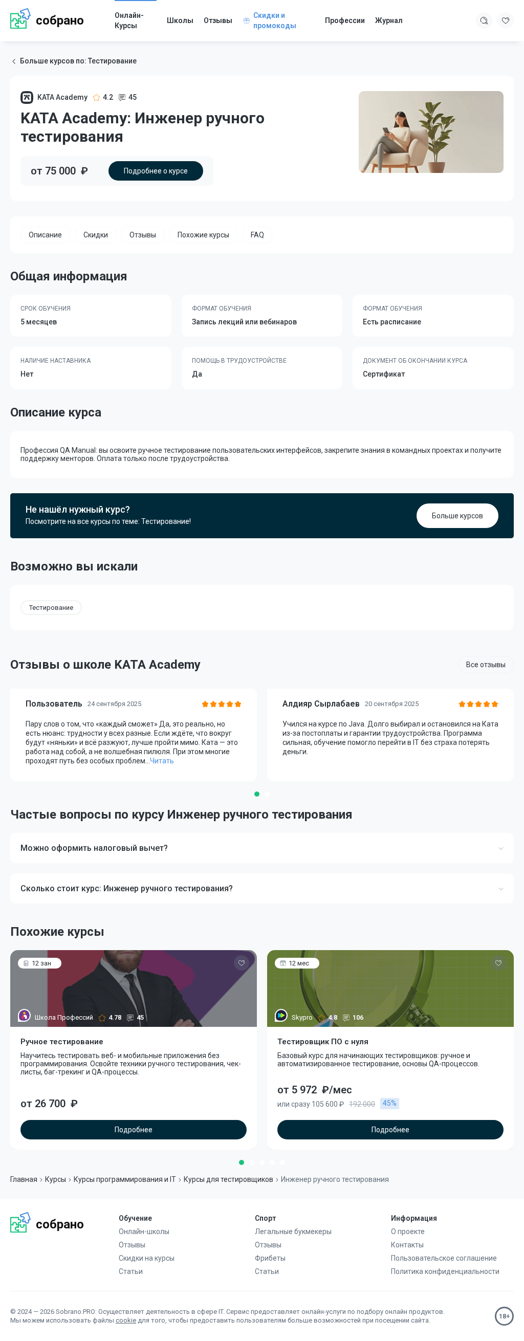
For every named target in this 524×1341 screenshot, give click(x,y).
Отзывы (218, 20)
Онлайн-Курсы (129, 20)
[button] (256, 794)
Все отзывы (486, 665)
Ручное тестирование (61, 1041)
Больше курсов (457, 516)
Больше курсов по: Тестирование (78, 61)
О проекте (408, 1231)
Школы (180, 20)
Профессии (345, 20)
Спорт (265, 1218)
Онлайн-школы (144, 1231)
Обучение (135, 1218)
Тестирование (51, 607)
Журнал (389, 20)
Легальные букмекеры (293, 1231)
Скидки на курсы (146, 1258)
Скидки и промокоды (274, 20)
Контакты (407, 1245)
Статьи (131, 1271)
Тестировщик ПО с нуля (322, 1041)
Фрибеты (270, 1258)
